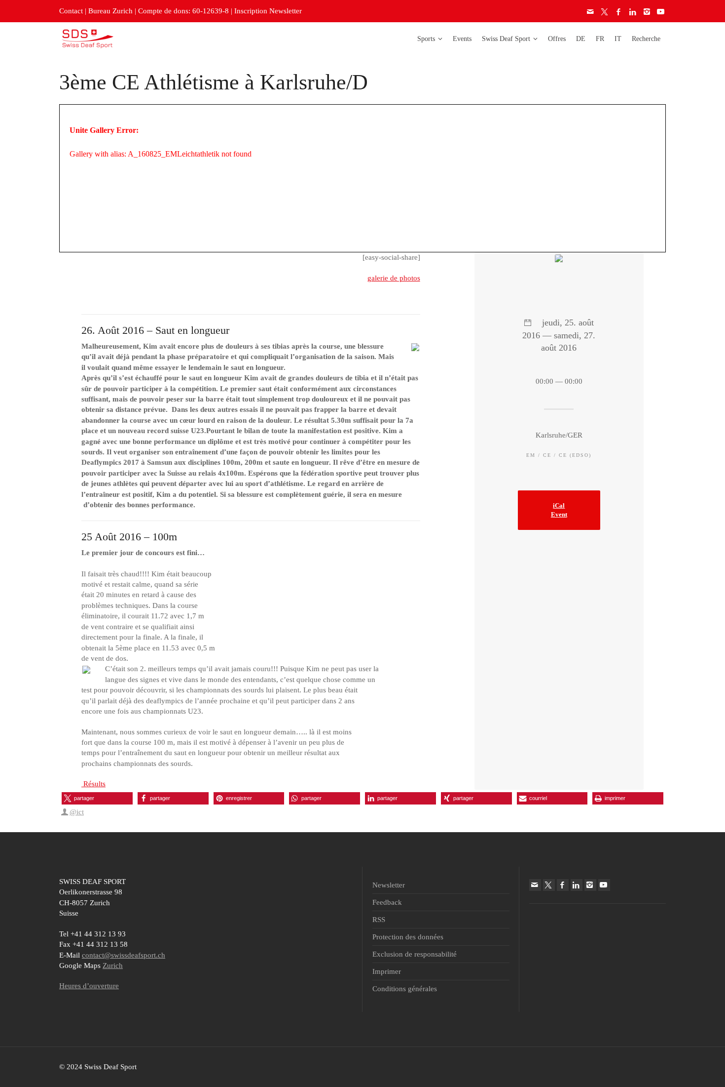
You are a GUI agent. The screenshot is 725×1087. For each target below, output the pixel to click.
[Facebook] (619, 12)
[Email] (591, 12)
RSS (378, 920)
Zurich (113, 965)
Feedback (387, 902)
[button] (97, 798)
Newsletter (388, 885)
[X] (605, 12)
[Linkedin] (633, 12)
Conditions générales (404, 989)
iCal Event (559, 510)
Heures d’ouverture (89, 986)
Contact (71, 11)
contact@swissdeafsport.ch (123, 955)
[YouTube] (661, 12)
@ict (77, 812)
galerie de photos (393, 278)
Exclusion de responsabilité (414, 954)
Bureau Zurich (110, 11)
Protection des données (407, 937)
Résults (93, 784)
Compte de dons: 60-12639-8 (183, 11)
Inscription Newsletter (268, 11)
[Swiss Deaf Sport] (87, 38)
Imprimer (386, 971)
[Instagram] (647, 12)
